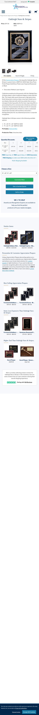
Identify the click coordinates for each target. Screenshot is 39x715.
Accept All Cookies (29, 712)
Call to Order (19, 192)
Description (7, 76)
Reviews (28, 382)
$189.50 (11, 361)
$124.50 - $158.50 (27, 247)
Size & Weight (20, 76)
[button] (10, 1)
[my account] (30, 12)
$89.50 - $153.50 (11, 247)
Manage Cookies (16, 712)
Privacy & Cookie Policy (21, 708)
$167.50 (27, 361)
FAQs (32, 76)
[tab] (7, 75)
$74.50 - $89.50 (27, 333)
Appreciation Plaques (12, 80)
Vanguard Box (13, 128)
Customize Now (19, 179)
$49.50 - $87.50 (27, 303)
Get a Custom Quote (30, 138)
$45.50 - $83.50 (11, 303)
